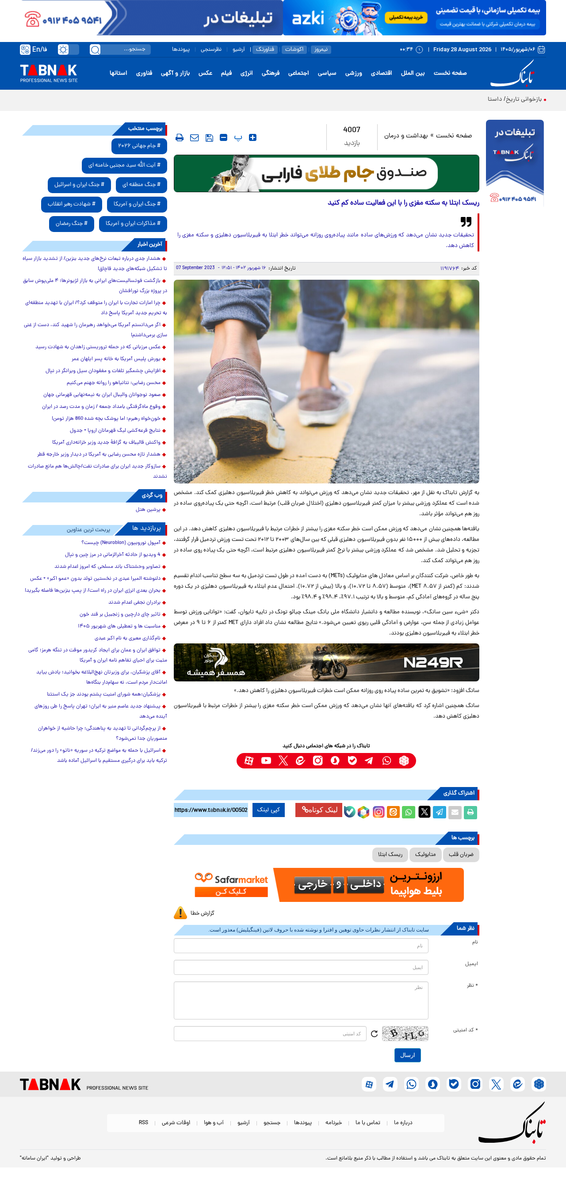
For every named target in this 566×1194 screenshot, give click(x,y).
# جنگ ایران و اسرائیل (79, 185)
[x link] (283, 760)
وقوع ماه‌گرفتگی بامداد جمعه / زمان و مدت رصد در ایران (101, 407)
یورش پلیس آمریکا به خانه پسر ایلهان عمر (116, 359)
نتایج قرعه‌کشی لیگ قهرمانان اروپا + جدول (115, 431)
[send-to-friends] (194, 137)
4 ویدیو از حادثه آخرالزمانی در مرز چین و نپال (113, 555)
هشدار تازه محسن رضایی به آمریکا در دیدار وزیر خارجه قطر (99, 455)
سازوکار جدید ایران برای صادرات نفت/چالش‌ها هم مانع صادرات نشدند (97, 472)
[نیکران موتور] (326, 662)
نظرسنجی (211, 50)
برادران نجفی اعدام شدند (134, 603)
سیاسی (327, 73)
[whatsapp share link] (408, 812)
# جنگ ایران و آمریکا (137, 204)
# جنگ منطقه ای (141, 185)
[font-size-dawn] (223, 137)
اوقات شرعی (176, 1123)
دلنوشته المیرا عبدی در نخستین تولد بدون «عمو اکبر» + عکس (95, 579)
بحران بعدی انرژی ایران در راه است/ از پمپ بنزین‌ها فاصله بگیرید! (93, 591)
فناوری (144, 73)
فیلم (226, 73)
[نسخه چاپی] (470, 812)
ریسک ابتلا (390, 855)
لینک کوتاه (323, 810)
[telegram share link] (439, 812)
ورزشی (353, 73)
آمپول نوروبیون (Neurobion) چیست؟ (121, 543)
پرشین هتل (148, 510)
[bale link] (352, 760)
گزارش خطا (202, 913)
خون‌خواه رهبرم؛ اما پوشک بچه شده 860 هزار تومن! (106, 419)
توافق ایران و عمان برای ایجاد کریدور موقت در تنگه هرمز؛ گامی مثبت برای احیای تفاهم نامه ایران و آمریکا (97, 655)
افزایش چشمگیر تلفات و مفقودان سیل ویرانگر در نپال (103, 371)
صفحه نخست (450, 73)
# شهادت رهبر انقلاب (72, 204)
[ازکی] (414, 17)
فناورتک (265, 50)
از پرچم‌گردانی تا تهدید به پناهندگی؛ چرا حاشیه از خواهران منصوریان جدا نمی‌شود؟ (102, 734)
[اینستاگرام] (377, 811)
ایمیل (471, 964)
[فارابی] (326, 173)
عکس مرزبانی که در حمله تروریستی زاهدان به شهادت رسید (98, 347)
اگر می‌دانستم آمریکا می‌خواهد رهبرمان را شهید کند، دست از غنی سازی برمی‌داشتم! (95, 330)
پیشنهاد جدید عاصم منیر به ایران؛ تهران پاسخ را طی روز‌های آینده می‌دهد (100, 712)
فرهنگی (270, 73)
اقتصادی (381, 73)
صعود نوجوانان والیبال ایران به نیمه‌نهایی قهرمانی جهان (102, 395)
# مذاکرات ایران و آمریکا (133, 224)
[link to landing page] (514, 73)
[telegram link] (369, 760)
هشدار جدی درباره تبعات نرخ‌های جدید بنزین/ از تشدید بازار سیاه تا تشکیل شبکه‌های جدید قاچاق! (95, 264)
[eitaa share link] (393, 812)
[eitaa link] (300, 760)
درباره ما (403, 1123)
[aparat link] (248, 760)
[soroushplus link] (334, 760)
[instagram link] (317, 760)
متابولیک (425, 855)
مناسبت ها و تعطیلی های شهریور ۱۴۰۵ (119, 627)
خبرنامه (333, 1123)
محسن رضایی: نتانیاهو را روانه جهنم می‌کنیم (114, 383)
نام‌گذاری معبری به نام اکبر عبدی (128, 639)
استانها (118, 73)
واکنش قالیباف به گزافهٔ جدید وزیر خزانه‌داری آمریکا (106, 443)
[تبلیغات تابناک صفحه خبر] (515, 164)
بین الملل (413, 73)
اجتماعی (298, 73)
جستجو (272, 1123)
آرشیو (239, 50)
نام (475, 943)
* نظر (472, 986)
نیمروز (321, 50)
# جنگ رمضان (72, 224)
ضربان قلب (461, 855)
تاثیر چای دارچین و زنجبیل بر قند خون (120, 615)
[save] (209, 138)
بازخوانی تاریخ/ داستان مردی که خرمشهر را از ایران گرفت (471, 99)
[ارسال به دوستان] (455, 812)
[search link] (95, 49)
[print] (179, 137)
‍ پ (237, 137)
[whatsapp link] (386, 760)
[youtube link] (266, 760)
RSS (143, 1123)
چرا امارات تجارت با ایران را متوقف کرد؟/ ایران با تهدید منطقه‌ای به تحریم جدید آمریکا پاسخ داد (96, 308)
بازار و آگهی (175, 73)
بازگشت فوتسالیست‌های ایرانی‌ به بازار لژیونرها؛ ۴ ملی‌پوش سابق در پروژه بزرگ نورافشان (95, 286)
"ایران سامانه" (34, 1159)
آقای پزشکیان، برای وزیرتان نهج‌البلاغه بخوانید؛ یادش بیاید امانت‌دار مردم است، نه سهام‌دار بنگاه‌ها (101, 678)
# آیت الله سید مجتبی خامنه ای (124, 165)
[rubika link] (403, 760)
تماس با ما (368, 1123)
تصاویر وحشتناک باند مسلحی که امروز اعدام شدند (107, 567)
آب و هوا (214, 1123)
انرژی (247, 73)
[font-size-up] (253, 137)
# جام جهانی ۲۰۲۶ (139, 146)
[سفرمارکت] (326, 885)
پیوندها (181, 50)
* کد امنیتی (465, 1030)
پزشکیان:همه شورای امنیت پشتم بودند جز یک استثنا (104, 695)
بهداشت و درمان (406, 136)
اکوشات (294, 50)
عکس (205, 73)
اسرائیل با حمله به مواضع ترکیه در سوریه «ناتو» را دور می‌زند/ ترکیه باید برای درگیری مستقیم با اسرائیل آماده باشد (99, 756)
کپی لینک (268, 810)
